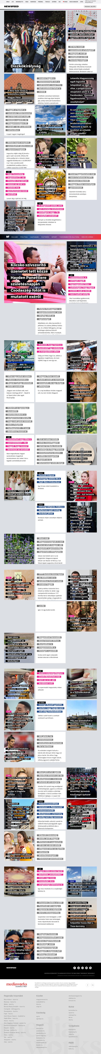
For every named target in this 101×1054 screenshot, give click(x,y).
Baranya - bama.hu (10, 1002)
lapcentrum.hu (73, 1036)
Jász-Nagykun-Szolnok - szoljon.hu (15, 1023)
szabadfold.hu (40, 1002)
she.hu (71, 1020)
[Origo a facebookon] (74, 968)
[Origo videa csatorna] (86, 968)
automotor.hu (40, 1031)
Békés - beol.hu (9, 1004)
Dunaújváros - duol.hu (11, 1011)
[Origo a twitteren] (78, 968)
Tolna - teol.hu (8, 1035)
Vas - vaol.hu (8, 1037)
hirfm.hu (71, 1049)
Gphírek (54, 1)
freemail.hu (72, 1029)
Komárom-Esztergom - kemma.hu (14, 1025)
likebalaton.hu (40, 1038)
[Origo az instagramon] (82, 968)
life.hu (70, 1017)
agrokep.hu (39, 1019)
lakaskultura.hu (41, 1033)
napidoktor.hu (40, 1040)
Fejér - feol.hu (8, 1013)
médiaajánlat (91, 973)
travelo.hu (39, 1045)
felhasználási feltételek (64, 973)
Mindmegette (19, 1)
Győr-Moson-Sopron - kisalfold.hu (14, 1016)
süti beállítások (76, 973)
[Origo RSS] (90, 968)
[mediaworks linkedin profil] (93, 985)
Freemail (40, 1)
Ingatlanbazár (74, 1)
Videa (26, 1)
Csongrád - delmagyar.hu (12, 1009)
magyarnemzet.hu (42, 999)
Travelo (47, 1)
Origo (7, 1)
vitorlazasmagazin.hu (75, 996)
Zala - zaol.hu (8, 1042)
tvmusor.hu (72, 1000)
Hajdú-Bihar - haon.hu (11, 1018)
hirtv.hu (38, 1004)
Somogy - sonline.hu (10, 1030)
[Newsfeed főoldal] (11, 968)
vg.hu (38, 1016)
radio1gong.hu (73, 1046)
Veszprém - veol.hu (10, 1039)
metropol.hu (72, 1015)
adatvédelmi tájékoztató (50, 973)
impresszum (84, 973)
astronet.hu (39, 1028)
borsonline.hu (73, 1010)
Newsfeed (33, 1)
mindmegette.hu (41, 1042)
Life (13, 1)
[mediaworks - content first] (16, 985)
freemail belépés (90, 6)
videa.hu (71, 1034)
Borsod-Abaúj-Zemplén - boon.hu (14, 1006)
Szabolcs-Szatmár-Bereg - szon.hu (15, 1032)
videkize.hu (72, 998)
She (60, 1)
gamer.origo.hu (41, 1035)
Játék (81, 1)
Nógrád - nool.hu (9, 1028)
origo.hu (38, 1006)
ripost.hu (71, 1012)
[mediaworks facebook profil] (88, 985)
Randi (65, 1)
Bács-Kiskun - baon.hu (11, 999)
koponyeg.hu (73, 1032)
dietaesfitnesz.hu (41, 1047)
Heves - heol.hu (9, 1020)
